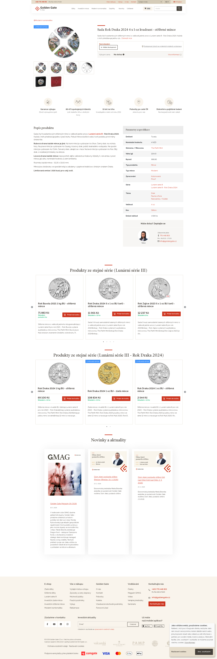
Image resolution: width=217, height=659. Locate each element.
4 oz (153, 205)
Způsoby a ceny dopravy (80, 593)
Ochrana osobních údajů (57, 646)
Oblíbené (130, 8)
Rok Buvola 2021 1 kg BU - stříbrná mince (57, 305)
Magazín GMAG (134, 593)
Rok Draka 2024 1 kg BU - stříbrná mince (56, 389)
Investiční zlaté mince (53, 600)
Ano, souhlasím (204, 652)
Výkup (120, 2)
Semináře (132, 604)
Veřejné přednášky (135, 600)
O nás (127, 2)
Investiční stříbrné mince (54, 604)
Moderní (154, 171)
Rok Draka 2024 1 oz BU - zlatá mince (108, 391)
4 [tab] (113, 342)
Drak (153, 193)
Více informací (174, 55)
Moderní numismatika (99, 8)
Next (185, 307)
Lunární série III (96, 134)
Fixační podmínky (77, 600)
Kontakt (133, 2)
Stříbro (154, 210)
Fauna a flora (156, 196)
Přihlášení (178, 2)
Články (130, 589)
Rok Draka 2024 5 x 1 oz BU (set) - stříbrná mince (106, 305)
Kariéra (99, 600)
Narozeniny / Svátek (159, 199)
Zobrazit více (126, 38)
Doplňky (112, 8)
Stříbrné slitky (50, 593)
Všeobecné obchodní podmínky (109, 604)
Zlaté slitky (49, 589)
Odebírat (133, 624)
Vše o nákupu (111, 2)
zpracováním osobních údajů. (104, 629)
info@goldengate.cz (168, 241)
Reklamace (74, 608)
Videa (130, 597)
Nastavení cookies (178, 652)
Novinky (121, 8)
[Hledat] (179, 8)
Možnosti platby (76, 597)
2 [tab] (107, 342)
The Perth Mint (157, 148)
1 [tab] (103, 342)
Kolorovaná (156, 176)
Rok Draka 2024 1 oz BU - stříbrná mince (155, 389)
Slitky (73, 8)
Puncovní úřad (102, 608)
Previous (32, 307)
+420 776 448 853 (41, 2)
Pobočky (100, 597)
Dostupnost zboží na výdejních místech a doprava (163, 46)
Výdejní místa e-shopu (79, 589)
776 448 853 (165, 235)
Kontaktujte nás (157, 604)
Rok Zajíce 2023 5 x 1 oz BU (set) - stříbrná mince (156, 305)
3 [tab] (110, 342)
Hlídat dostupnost (109, 47)
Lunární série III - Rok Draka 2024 (164, 188)
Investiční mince (83, 8)
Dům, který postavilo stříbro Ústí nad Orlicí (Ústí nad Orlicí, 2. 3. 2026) (151, 480)
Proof (153, 179)
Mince (153, 165)
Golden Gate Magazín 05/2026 (63, 504)
